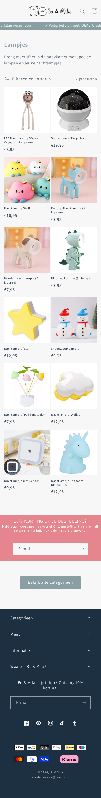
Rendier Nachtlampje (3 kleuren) (68, 210)
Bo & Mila (56, 772)
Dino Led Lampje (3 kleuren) (71, 278)
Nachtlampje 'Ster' (17, 348)
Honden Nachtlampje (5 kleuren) (21, 280)
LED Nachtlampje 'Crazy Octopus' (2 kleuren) (21, 140)
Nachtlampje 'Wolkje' (66, 414)
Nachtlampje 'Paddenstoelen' (25, 414)
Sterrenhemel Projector (67, 138)
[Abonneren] (82, 549)
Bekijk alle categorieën (50, 582)
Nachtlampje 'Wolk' (18, 208)
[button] (7, 11)
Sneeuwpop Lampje (65, 348)
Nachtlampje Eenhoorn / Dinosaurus (68, 483)
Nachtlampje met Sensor (21, 481)
